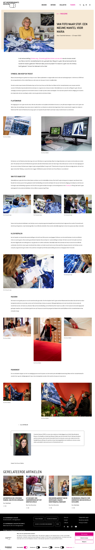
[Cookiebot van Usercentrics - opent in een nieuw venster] (8, 547)
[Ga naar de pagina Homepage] (11, 5)
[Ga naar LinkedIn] (67, 526)
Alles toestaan (84, 534)
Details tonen (69, 547)
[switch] (38, 547)
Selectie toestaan (84, 537)
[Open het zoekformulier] (80, 5)
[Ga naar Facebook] (64, 526)
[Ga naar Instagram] (71, 526)
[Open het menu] (90, 5)
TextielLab (68, 185)
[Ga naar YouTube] (75, 526)
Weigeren (84, 541)
